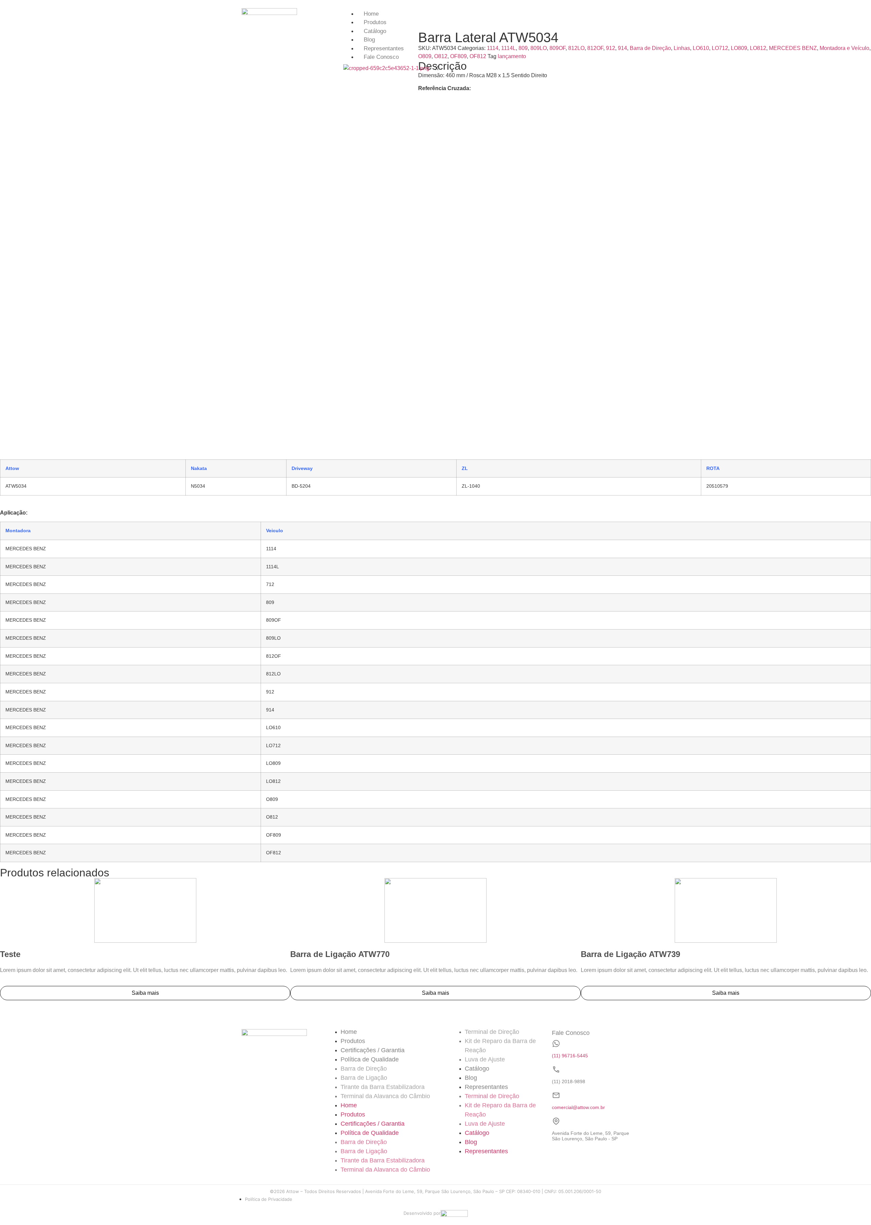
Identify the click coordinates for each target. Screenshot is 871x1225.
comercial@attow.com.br (578, 1107)
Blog (369, 39)
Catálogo (375, 31)
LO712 (720, 48)
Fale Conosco (381, 57)
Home (371, 14)
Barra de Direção (650, 48)
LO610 (701, 48)
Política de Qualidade (370, 1059)
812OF (595, 48)
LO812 (758, 48)
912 (610, 48)
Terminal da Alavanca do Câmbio (385, 1096)
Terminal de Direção (492, 1031)
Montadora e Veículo (844, 48)
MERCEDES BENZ (793, 48)
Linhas (682, 48)
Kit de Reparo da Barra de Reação (500, 1046)
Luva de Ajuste (485, 1059)
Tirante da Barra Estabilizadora (383, 1087)
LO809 (739, 48)
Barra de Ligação (364, 1077)
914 (622, 48)
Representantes (384, 48)
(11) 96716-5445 (570, 1055)
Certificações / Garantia (373, 1050)
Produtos (375, 22)
